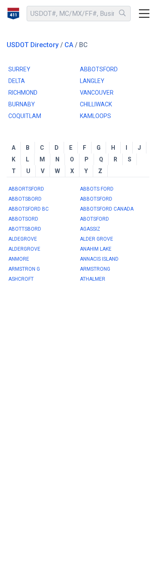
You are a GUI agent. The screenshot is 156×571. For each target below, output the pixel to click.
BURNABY (21, 104)
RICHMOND (22, 92)
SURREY (19, 69)
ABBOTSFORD (99, 69)
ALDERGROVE (24, 249)
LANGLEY (92, 81)
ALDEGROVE (22, 239)
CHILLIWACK (96, 104)
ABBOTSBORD (25, 199)
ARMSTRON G (24, 269)
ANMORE (18, 259)
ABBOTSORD (23, 219)
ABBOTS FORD (97, 189)
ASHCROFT (21, 279)
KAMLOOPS (95, 116)
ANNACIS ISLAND (99, 259)
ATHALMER (92, 279)
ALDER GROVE (96, 239)
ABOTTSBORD (24, 229)
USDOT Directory (33, 45)
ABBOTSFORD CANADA (107, 209)
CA (68, 45)
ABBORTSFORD (26, 189)
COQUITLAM (24, 116)
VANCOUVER (97, 92)
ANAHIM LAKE (95, 249)
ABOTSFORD (94, 219)
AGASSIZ (90, 229)
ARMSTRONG (95, 269)
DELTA (16, 81)
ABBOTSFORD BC (28, 209)
